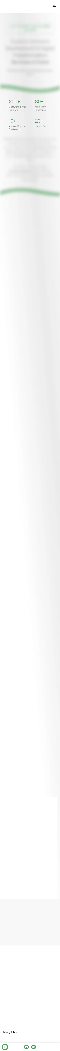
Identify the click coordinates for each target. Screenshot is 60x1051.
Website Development (14, 1022)
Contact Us (9, 981)
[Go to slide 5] (33, 275)
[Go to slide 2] (26, 275)
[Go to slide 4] (31, 275)
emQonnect (23, 975)
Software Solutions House (17, 990)
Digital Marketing (12, 1029)
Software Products (13, 1002)
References (39, 975)
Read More (14, 261)
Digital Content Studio (15, 1017)
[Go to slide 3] (28, 275)
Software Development (15, 996)
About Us (8, 975)
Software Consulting (13, 1008)
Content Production (13, 1035)
